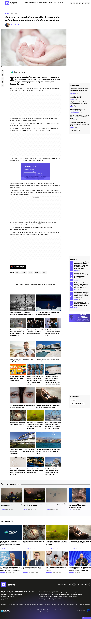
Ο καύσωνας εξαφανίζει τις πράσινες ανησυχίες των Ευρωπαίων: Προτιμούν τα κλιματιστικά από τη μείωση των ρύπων (81, 265)
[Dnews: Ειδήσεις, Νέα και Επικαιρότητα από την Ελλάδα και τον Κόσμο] (11, 3)
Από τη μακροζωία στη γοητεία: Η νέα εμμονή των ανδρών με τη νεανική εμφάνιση (56, 569)
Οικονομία (72, 93)
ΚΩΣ (17, 272)
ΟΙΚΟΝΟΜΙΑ (32, 2)
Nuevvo (49, 611)
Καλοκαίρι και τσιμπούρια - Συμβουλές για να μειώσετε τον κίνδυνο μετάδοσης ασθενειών (56, 542)
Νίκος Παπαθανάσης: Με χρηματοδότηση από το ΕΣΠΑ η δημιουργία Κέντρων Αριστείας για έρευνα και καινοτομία (80, 569)
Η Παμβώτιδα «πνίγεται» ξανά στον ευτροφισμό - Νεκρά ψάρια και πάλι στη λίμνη (79, 103)
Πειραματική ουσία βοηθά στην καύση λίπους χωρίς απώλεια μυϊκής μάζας (79, 124)
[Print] (2, 85)
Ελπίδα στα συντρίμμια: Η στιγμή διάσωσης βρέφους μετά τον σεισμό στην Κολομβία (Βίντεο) (78, 505)
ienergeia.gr (2, 548)
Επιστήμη (72, 127)
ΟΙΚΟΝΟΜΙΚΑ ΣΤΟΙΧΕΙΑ (84, 604)
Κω (36, 77)
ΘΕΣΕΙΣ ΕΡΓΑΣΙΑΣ (58, 2)
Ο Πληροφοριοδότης (74, 112)
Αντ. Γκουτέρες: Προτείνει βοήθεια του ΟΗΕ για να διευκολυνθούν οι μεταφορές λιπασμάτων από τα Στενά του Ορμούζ (11, 569)
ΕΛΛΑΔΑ (39, 2)
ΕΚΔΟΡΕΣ (37, 272)
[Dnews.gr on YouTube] (86, 3)
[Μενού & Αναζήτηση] (2, 3)
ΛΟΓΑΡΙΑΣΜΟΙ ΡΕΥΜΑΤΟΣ (77, 403)
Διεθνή (76, 270)
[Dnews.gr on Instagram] (77, 3)
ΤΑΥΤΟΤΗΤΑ (4, 604)
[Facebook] (2, 71)
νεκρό (30, 272)
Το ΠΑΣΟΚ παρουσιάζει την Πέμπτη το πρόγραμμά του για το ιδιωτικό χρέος (79, 116)
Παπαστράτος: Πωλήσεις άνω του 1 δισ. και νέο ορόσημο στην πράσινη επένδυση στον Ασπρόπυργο (22, 451)
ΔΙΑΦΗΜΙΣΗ (12, 604)
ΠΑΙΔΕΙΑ (50, 2)
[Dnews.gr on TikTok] (80, 3)
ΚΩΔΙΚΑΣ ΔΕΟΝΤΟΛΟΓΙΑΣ (70, 604)
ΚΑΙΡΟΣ (73, 400)
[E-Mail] (2, 81)
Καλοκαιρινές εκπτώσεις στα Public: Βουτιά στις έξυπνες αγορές (17, 378)
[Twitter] (2, 74)
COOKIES (60, 604)
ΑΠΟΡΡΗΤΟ (87, 618)
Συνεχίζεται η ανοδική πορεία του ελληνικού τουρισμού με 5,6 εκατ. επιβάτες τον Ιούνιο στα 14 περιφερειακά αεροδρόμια (52, 380)
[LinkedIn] (2, 78)
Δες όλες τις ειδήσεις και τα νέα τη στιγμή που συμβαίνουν (35, 284)
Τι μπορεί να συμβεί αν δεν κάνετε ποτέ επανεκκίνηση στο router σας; (35, 470)
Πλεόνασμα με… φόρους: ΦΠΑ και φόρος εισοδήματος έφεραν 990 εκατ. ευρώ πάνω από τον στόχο (79, 90)
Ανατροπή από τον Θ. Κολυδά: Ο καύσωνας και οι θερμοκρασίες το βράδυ (81, 303)
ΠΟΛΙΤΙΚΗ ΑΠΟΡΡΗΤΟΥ (50, 604)
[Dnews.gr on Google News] (83, 3)
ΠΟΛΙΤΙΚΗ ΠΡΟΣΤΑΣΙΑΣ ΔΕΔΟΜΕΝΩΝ (34, 604)
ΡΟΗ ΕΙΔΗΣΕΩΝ (75, 86)
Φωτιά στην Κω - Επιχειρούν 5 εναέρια (56, 504)
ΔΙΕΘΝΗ (45, 2)
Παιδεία (76, 299)
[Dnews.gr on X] (74, 3)
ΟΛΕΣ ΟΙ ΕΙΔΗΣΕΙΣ (62, 584)
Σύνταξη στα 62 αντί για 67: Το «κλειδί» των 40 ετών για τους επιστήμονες (35, 331)
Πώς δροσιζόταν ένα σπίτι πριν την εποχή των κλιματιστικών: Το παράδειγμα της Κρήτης (48, 451)
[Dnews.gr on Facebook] (71, 3)
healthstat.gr (26, 548)
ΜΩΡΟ (44, 272)
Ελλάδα (7, 13)
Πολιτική (72, 99)
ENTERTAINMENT (43, 4)
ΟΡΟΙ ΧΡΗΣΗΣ (19, 604)
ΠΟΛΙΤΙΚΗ (26, 2)
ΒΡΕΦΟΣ (24, 272)
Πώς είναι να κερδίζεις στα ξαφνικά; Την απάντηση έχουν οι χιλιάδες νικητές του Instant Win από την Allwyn (35, 380)
